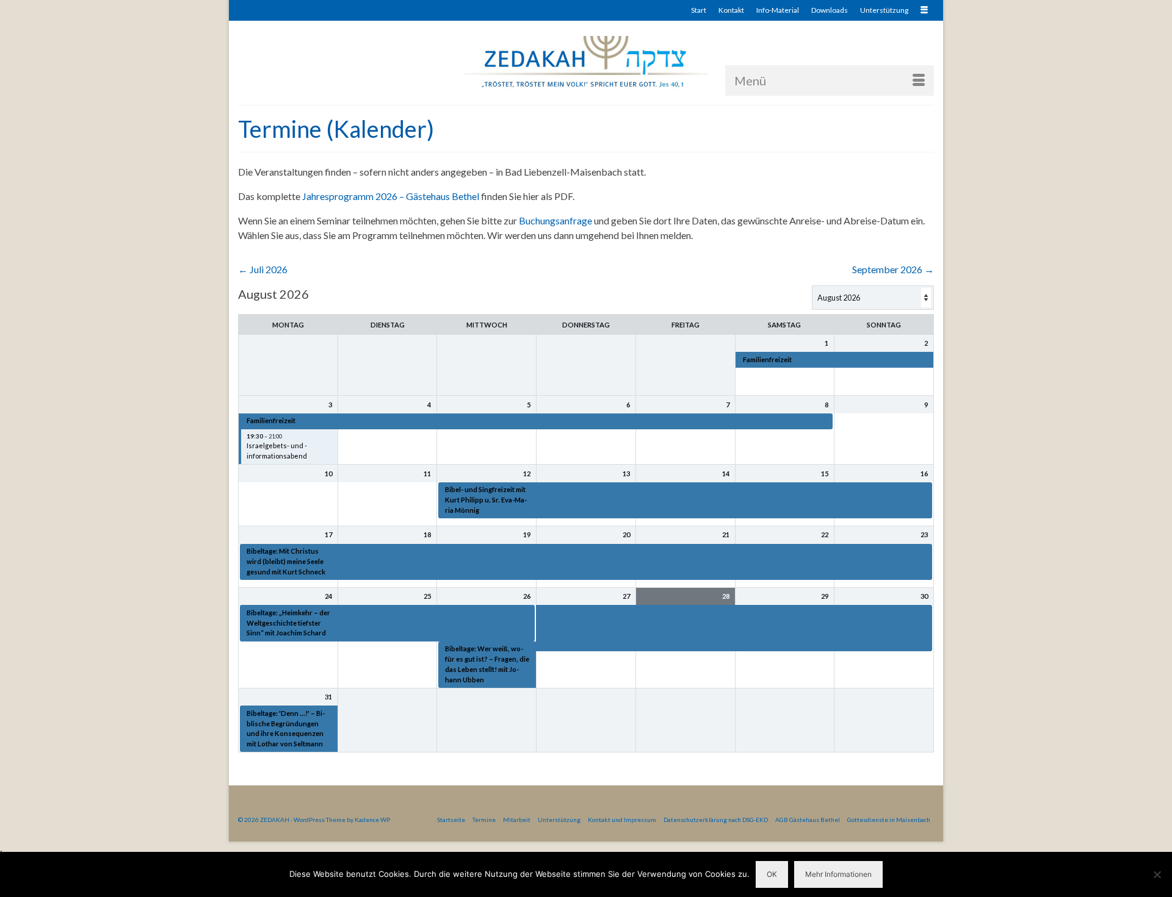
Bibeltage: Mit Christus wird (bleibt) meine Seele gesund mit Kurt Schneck (286, 561)
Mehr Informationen (838, 874)
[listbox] (873, 297)
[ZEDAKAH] (586, 62)
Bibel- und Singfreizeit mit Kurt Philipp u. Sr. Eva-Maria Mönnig (486, 499)
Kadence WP (372, 819)
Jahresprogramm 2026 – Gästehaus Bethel (390, 196)
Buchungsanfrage (555, 220)
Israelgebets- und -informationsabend (277, 450)
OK (772, 874)
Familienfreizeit (767, 359)
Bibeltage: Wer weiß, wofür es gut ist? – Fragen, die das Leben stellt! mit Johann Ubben (487, 664)
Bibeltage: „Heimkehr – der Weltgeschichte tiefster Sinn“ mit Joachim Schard (288, 623)
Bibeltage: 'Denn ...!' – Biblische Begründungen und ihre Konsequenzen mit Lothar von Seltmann (286, 728)
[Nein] (1157, 874)
